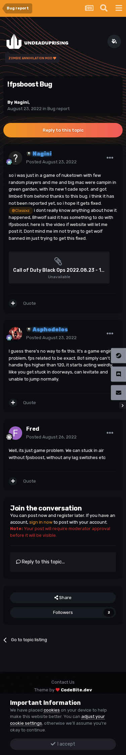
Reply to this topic (63, 130)
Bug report (58, 108)
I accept (65, 744)
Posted (51, 161)
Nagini (21, 102)
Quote (29, 303)
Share (65, 597)
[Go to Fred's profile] (15, 433)
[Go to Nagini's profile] (15, 158)
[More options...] (109, 158)
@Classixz (21, 210)
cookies (52, 710)
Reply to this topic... (43, 562)
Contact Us (63, 682)
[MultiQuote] (13, 303)
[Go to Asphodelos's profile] (15, 333)
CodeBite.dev (76, 689)
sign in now (40, 522)
